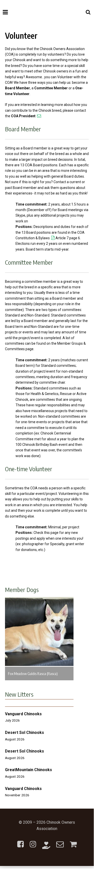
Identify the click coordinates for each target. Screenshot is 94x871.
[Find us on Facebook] (20, 841)
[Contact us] (60, 841)
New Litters (19, 694)
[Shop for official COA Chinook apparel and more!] (73, 841)
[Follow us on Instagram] (33, 841)
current (75, 182)
